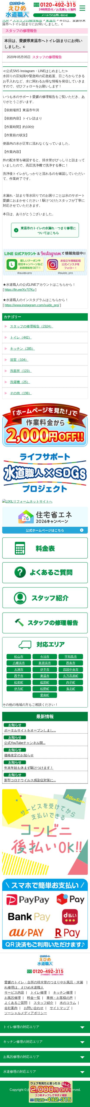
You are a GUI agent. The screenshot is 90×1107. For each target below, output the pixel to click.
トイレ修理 (38, 992)
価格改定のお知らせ (19, 755)
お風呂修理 (12, 998)
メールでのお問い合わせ (55, 15)
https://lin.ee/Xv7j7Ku (20, 289)
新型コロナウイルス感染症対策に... (30, 780)
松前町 (18, 682)
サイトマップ (59, 1008)
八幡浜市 (19, 663)
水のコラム (68, 1003)
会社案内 (10, 1008)
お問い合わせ (33, 1008)
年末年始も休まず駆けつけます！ (28, 768)
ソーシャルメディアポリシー (25, 1013)
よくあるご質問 (15, 1003)
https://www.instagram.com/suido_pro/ (32, 305)
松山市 (18, 656)
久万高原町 (70, 676)
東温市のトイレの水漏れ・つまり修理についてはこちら (48, 230)
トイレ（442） (21, 337)
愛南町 (44, 695)
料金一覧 (33, 998)
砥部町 (44, 682)
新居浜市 (45, 663)
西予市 (18, 676)
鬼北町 (70, 688)
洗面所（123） (21, 371)
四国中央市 (70, 669)
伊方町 (18, 688)
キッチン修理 (63, 992)
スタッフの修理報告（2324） (31, 326)
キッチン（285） (22, 348)
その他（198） (21, 393)
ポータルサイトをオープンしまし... (30, 730)
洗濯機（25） (20, 382)
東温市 (44, 676)
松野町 (44, 688)
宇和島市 (71, 656)
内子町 (70, 682)
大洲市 (18, 669)
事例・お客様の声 (60, 998)
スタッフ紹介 (43, 1003)
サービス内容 (14, 992)
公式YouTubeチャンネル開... (24, 743)
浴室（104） (19, 360)
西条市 (70, 663)
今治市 (44, 656)
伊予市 (44, 669)
